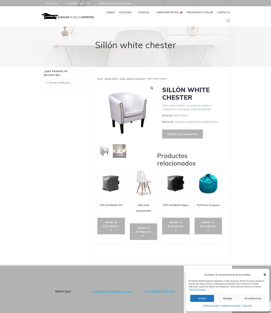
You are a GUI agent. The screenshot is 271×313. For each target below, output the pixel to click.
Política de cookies (211, 305)
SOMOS (110, 12)
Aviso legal (247, 305)
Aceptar (202, 298)
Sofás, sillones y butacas (132, 78)
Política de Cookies (197, 289)
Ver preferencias (252, 298)
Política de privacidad (231, 305)
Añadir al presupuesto (182, 134)
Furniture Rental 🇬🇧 (170, 12)
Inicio (100, 78)
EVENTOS (143, 12)
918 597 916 (84, 3)
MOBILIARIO (111, 78)
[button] (264, 274)
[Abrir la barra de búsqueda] (228, 20)
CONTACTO (224, 12)
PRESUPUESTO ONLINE (200, 12)
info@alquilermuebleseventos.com (114, 3)
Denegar (227, 298)
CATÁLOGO (125, 12)
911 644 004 (71, 3)
